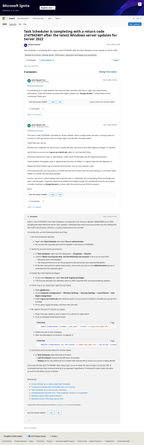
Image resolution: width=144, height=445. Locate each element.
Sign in (139, 18)
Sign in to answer (30, 428)
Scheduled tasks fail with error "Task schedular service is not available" (59, 393)
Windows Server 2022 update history (46, 396)
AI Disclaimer (7, 441)
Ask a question (134, 24)
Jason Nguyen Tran (38, 80)
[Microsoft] (4, 18)
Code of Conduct (95, 441)
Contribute (40, 441)
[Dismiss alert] (139, 4)
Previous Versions (20, 441)
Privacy (49, 441)
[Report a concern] (43, 108)
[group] (76, 344)
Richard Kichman (34, 44)
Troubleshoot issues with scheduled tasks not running (53, 387)
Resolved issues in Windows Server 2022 (47, 399)
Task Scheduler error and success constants (49, 390)
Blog (31, 441)
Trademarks (109, 441)
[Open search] (133, 18)
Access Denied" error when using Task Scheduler (50, 384)
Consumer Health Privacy (64, 441)
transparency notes (62, 405)
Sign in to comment (31, 66)
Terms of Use (82, 441)
